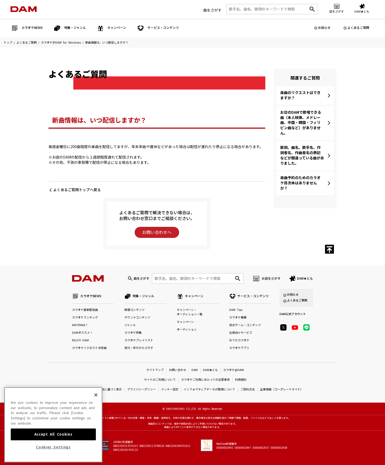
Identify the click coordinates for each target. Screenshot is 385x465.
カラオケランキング (85, 317)
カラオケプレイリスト (138, 340)
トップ (8, 42)
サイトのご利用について (160, 379)
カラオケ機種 (237, 317)
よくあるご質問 (358, 27)
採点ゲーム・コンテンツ (245, 325)
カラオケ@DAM (233, 370)
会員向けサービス (240, 332)
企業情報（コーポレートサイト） (281, 389)
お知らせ (324, 27)
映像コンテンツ (134, 310)
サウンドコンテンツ (137, 317)
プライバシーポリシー (141, 389)
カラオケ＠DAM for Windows (61, 42)
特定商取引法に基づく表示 (104, 389)
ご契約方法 (247, 389)
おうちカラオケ (239, 340)
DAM (194, 370)
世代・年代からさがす (138, 348)
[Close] (96, 395)
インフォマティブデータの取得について (209, 389)
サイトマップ (155, 370)
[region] (53, 424)
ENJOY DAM (80, 340)
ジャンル (130, 325)
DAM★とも (305, 278)
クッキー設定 (169, 389)
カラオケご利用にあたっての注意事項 (205, 379)
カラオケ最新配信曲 (85, 310)
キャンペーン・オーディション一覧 (189, 312)
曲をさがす (212, 10)
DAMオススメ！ (82, 332)
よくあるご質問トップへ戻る (77, 190)
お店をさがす (271, 278)
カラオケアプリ (239, 348)
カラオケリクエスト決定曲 (89, 348)
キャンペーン (185, 322)
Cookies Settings (53, 447)
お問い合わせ (177, 370)
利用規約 (240, 379)
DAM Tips (236, 310)
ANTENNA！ (80, 325)
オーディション (187, 329)
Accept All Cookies (53, 434)
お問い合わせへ (157, 232)
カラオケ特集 (133, 332)
